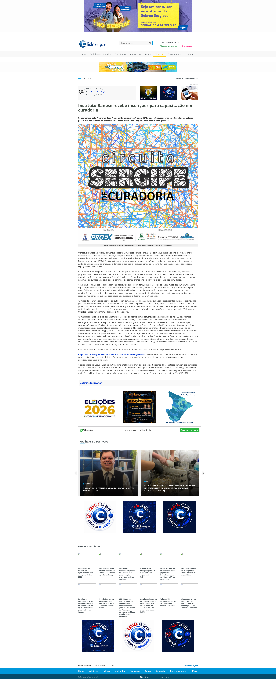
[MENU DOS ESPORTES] (148, 92)
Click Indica (121, 54)
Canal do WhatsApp (170, 46)
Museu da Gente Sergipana (99, 92)
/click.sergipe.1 (147, 677)
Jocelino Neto (165, 677)
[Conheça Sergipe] (179, 407)
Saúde (148, 54)
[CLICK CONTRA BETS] (168, 92)
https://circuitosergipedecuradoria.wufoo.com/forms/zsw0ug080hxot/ (112, 354)
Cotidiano (95, 54)
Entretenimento (176, 54)
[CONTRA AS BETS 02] (100, 516)
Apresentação (190, 665)
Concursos (135, 54)
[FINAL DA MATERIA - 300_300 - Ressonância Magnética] (139, 407)
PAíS (80, 78)
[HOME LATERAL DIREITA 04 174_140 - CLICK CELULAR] (189, 92)
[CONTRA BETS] (179, 516)
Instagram (187, 46)
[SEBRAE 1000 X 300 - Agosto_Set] (138, 16)
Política (107, 54)
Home (83, 54)
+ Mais (191, 54)
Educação (159, 54)
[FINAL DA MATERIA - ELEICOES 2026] (100, 407)
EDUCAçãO (88, 78)
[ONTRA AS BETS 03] (139, 516)
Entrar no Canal (190, 430)
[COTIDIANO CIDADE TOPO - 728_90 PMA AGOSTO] (138, 67)
